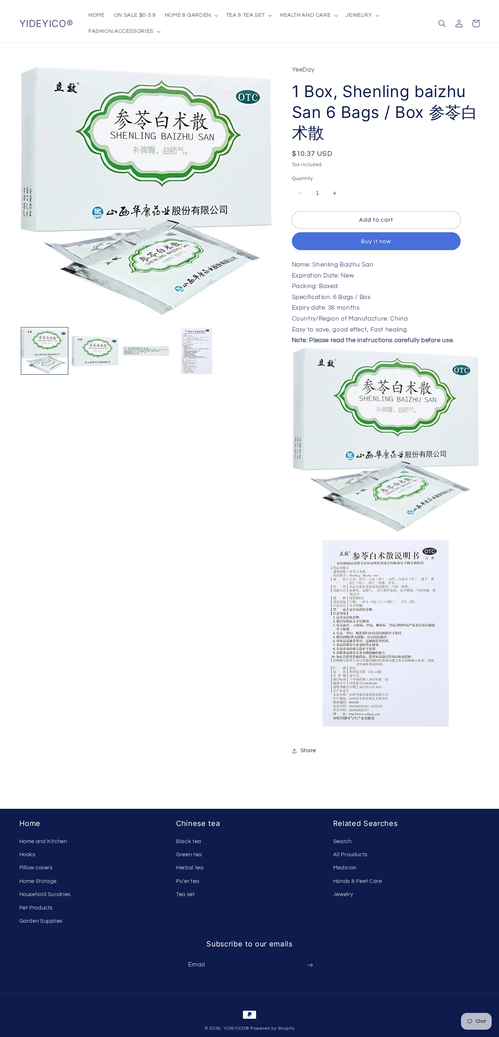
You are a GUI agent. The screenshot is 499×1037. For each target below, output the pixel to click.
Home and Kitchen (43, 841)
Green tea (189, 854)
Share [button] (308, 750)
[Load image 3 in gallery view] (145, 351)
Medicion (345, 867)
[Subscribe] (310, 964)
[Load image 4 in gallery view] (196, 351)
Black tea (188, 841)
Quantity (302, 178)
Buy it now (376, 241)
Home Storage (38, 881)
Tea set (185, 894)
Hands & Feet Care (357, 881)
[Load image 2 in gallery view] (95, 351)
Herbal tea (189, 867)
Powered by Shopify (272, 1028)
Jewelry (343, 894)
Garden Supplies (40, 921)
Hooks (27, 854)
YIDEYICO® (236, 1028)
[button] (190, 15)
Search (342, 841)
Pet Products (36, 908)
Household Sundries (45, 894)
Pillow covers (36, 867)
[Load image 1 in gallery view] (44, 351)
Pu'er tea (187, 881)
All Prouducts (350, 854)
